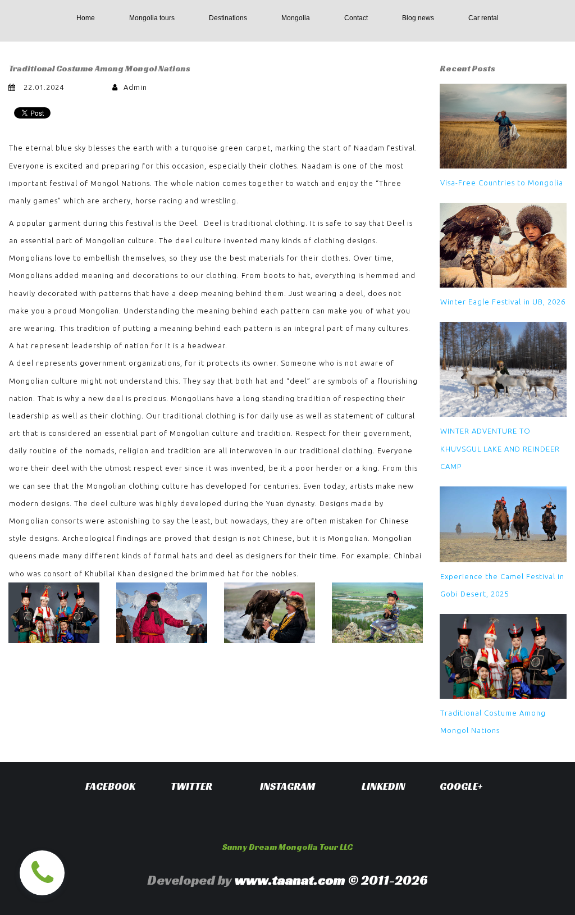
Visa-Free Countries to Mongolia (501, 182)
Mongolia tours (152, 18)
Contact (356, 18)
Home (85, 18)
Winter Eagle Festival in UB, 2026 (502, 302)
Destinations (228, 18)
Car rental (483, 18)
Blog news (418, 18)
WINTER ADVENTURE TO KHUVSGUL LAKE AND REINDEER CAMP (500, 448)
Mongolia (295, 18)
